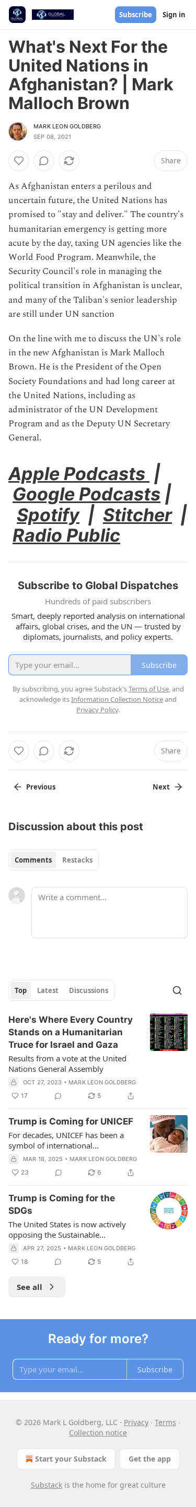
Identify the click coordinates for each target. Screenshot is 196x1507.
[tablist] (53, 860)
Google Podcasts (86, 494)
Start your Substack (71, 1459)
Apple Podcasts (78, 473)
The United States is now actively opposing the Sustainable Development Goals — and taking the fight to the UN (69, 1229)
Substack (46, 1485)
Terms (165, 1422)
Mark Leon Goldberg (67, 126)
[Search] (177, 990)
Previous (40, 787)
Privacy (136, 1422)
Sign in (174, 14)
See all (29, 1287)
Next (161, 787)
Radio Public (66, 535)
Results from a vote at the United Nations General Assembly (67, 1063)
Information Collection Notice (117, 699)
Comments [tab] (33, 860)
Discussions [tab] (88, 990)
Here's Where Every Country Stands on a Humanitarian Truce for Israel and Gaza (70, 1032)
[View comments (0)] (43, 160)
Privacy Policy (97, 709)
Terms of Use (149, 688)
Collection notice (98, 1433)
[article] (98, 1057)
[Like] (18, 160)
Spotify (48, 514)
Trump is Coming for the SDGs (61, 1204)
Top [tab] (21, 990)
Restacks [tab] (77, 860)
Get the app (150, 1459)
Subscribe (135, 14)
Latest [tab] (48, 990)
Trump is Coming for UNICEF (70, 1121)
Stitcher (137, 514)
